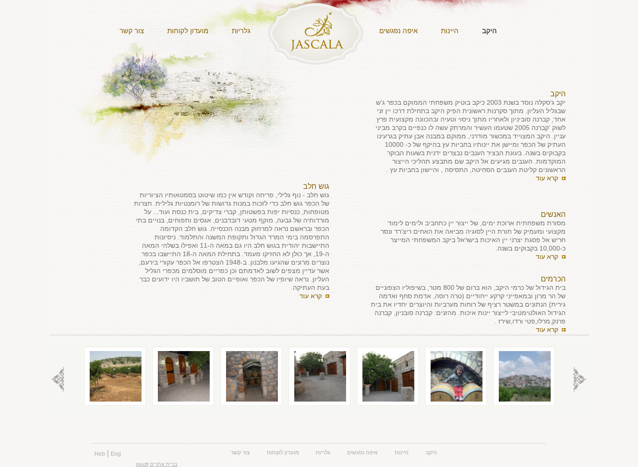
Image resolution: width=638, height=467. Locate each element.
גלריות (241, 31)
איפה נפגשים (398, 31)
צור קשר (132, 31)
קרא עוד (551, 178)
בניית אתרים (163, 464)
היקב (489, 31)
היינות (450, 31)
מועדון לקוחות (187, 31)
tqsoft (142, 464)
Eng (116, 454)
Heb (99, 454)
